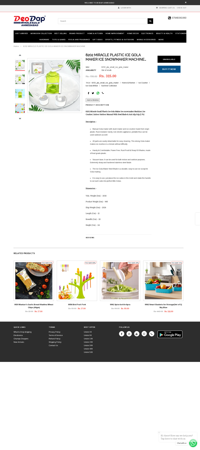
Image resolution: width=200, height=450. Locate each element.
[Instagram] (129, 333)
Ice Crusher (143, 83)
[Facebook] (121, 333)
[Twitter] (93, 93)
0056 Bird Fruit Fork (77, 305)
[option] (54, 85)
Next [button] (20, 118)
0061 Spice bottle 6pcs (120, 305)
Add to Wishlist (93, 100)
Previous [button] (20, 55)
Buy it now (169, 69)
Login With (126, 8)
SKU (87, 67)
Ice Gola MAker (92, 86)
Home (16, 46)
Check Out (181, 8)
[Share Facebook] (88, 93)
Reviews (90, 237)
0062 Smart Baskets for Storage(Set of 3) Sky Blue (163, 306)
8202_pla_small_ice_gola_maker (105, 83)
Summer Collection (109, 86)
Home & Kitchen (128, 83)
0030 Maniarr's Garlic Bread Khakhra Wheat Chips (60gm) (33, 306)
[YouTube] (136, 333)
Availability (91, 70)
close (185, 2)
